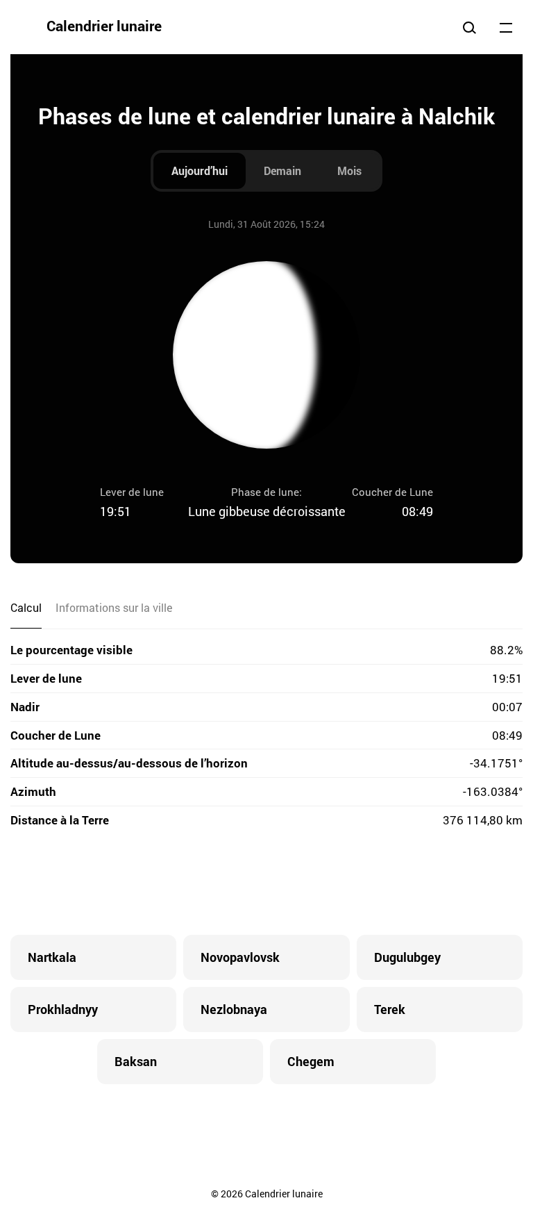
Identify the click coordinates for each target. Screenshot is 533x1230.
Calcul (26, 607)
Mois (349, 170)
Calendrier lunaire (104, 25)
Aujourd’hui (199, 170)
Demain (282, 170)
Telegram (294, 882)
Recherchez (469, 27)
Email (349, 882)
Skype (238, 882)
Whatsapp (322, 882)
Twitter (210, 882)
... (506, 27)
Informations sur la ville (114, 607)
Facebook (183, 882)
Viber (266, 882)
